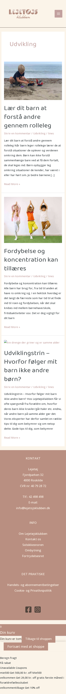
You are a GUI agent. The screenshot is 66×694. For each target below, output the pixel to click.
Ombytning (33, 550)
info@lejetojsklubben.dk (33, 508)
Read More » (12, 184)
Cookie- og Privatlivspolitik (33, 590)
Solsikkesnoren (33, 545)
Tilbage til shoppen (38, 639)
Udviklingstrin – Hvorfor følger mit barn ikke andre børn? (30, 366)
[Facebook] (28, 609)
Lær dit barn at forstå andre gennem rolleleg (27, 117)
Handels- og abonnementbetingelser (33, 585)
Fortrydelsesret (33, 556)
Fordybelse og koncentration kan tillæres (31, 260)
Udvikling (39, 133)
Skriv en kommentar (17, 133)
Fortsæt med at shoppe (25, 646)
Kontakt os (33, 539)
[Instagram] (37, 609)
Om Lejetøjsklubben (33, 533)
